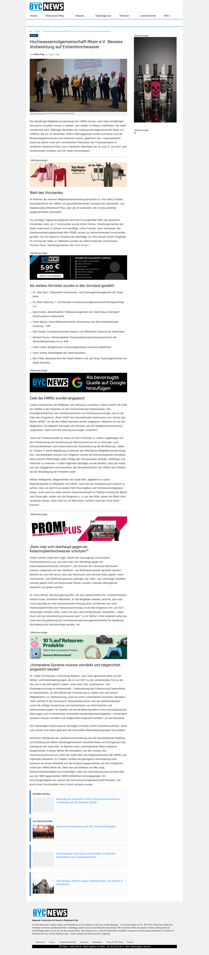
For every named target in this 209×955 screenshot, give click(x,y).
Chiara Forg (38, 54)
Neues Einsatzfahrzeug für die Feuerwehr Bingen (86, 826)
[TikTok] (51, 23)
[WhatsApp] (59, 23)
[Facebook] (30, 23)
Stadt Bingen (81, 245)
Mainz (59, 341)
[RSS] (44, 23)
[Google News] (73, 23)
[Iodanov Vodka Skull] (155, 121)
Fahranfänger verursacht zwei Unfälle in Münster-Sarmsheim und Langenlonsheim (86, 855)
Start (30, 31)
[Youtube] (66, 23)
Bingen (37, 31)
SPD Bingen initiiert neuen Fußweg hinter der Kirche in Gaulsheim (89, 883)
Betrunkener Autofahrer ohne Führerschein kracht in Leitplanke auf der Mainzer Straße (88, 801)
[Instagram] (37, 23)
